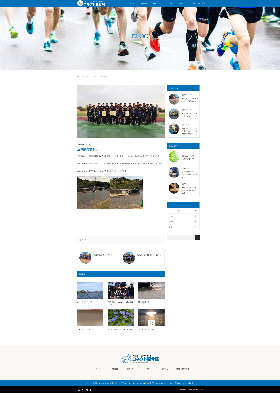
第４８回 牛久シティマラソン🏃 (190, 114)
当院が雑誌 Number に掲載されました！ (120, 303)
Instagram (86, 389)
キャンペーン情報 (182, 211)
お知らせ (182, 3)
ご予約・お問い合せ (198, 3)
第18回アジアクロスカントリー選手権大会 (190, 100)
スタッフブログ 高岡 (84, 329)
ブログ (90, 144)
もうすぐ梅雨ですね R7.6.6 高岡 (120, 329)
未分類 (182, 221)
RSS (90, 389)
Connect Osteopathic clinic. (195, 389)
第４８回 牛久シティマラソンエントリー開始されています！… (190, 131)
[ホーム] (78, 74)
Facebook (82, 389)
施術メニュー (157, 3)
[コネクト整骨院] (140, 362)
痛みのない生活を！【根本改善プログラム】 (189, 158)
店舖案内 (144, 3)
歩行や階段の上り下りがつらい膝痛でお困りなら (190, 174)
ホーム (131, 3)
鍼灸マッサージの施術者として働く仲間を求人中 (190, 190)
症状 (170, 3)
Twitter (78, 389)
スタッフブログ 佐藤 (84, 302)
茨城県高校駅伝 (143, 302)
